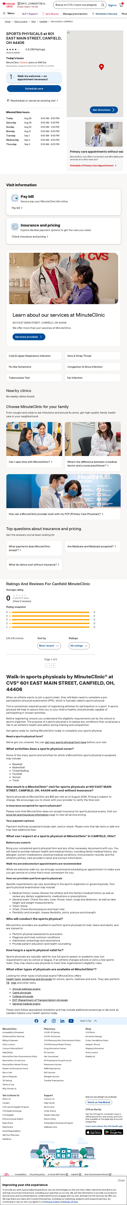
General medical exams (26, 1003)
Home (8, 21)
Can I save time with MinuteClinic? (29, 461)
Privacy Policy (52, 1202)
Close (121, 1180)
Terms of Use (71, 1202)
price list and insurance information (27, 814)
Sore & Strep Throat (79, 355)
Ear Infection (75, 377)
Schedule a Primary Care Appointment (92, 165)
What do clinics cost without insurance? (33, 564)
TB (7, 982)
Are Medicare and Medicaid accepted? (90, 546)
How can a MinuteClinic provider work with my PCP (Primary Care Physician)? (55, 514)
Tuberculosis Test (19, 377)
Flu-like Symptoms (20, 366)
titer (13, 982)
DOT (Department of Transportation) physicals (40, 1000)
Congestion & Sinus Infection (85, 366)
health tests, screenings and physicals (29, 979)
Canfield (43, 21)
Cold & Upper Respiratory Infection (30, 355)
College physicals (22, 996)
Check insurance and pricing (29, 236)
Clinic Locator (21, 21)
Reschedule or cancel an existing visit (33, 100)
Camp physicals (21, 992)
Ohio (33, 21)
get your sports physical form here (65, 742)
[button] (103, 70)
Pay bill (16, 207)
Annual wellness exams (26, 989)
